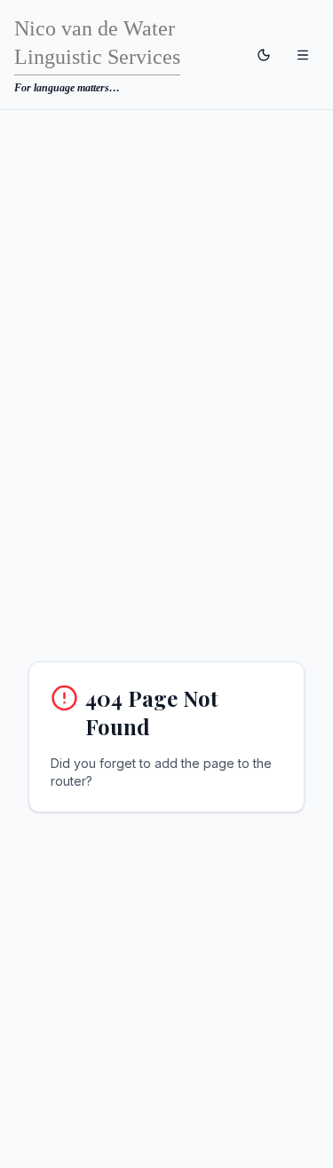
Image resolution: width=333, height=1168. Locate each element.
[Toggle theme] (264, 55)
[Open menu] (303, 55)
